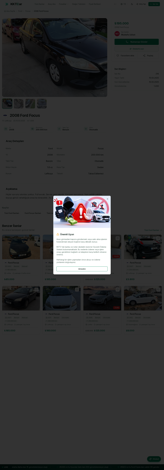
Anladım (82, 269)
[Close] (107, 199)
